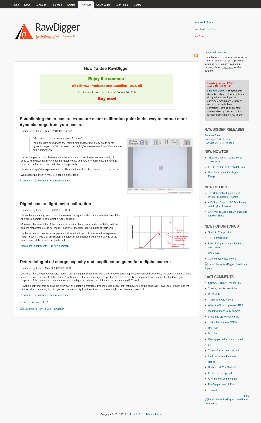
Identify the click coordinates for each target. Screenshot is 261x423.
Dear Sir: (213, 328)
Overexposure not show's (222, 258)
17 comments (41, 295)
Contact (138, 5)
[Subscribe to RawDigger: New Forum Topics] (227, 268)
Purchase (56, 5)
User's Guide (103, 5)
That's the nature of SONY (222, 322)
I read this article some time (223, 316)
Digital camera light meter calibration (55, 203)
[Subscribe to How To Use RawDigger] (42, 308)
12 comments (41, 180)
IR (209, 344)
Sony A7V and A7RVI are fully (224, 282)
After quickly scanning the (222, 378)
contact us (227, 67)
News (27, 5)
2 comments (40, 245)
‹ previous (33, 302)
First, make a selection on (222, 356)
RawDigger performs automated (225, 339)
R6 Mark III (214, 294)
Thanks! (212, 390)
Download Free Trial (205, 29)
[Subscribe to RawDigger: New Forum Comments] (227, 403)
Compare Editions (203, 22)
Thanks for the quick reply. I (223, 350)
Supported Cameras (215, 52)
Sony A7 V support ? (219, 232)
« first (22, 302)
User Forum (122, 5)
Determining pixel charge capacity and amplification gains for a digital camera (95, 261)
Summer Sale (212, 135)
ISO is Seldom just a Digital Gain (226, 167)
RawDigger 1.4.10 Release (219, 142)
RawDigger (57, 27)
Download (41, 5)
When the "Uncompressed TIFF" (226, 305)
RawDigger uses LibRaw (221, 384)
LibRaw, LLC (133, 414)
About (16, 5)
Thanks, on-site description (223, 288)
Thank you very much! (220, 299)
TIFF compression (218, 237)
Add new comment (60, 180)
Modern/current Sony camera (224, 310)
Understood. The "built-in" (222, 367)
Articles (71, 5)
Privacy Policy (154, 414)
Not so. (212, 361)
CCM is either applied (220, 373)
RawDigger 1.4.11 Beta (217, 139)
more (246, 395)
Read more (26, 180)
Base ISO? (214, 253)
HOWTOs (86, 5)
